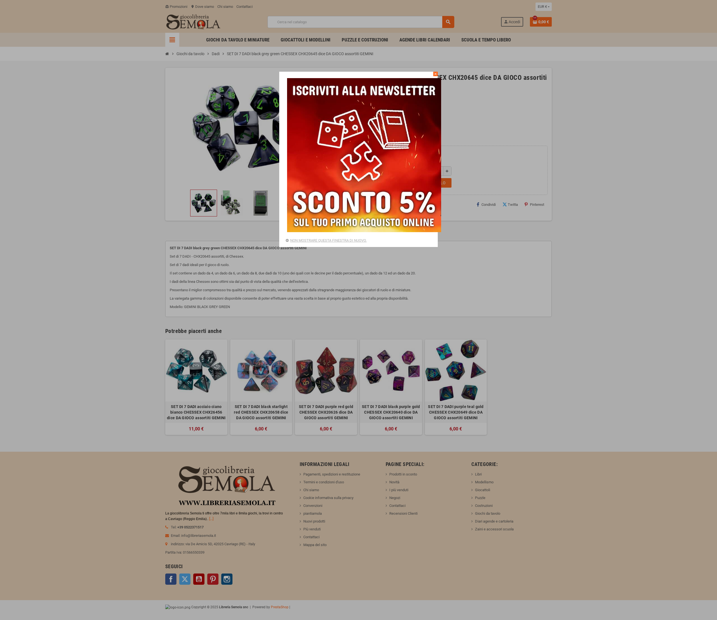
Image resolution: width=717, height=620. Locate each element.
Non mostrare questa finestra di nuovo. (328, 240)
